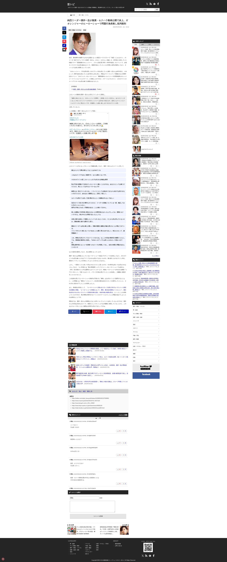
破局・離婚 (136, 339)
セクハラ (74, 391)
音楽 (84, 30)
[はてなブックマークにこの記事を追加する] (64, 37)
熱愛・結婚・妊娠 (137, 317)
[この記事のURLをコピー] (64, 45)
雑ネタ (134, 350)
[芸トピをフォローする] (147, 4)
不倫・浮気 (136, 335)
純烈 (84, 391)
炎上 (80, 391)
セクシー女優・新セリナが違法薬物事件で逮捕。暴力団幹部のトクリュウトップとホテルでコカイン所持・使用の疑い (146, 264)
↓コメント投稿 (123, 415)
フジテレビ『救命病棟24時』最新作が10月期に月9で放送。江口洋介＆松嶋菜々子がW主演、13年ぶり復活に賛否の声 (146, 280)
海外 (134, 361)
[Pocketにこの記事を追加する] (64, 41)
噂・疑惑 (135, 310)
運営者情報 (118, 543)
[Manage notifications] (3, 559)
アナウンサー (136, 342)
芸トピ (71, 4)
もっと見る (155, 255)
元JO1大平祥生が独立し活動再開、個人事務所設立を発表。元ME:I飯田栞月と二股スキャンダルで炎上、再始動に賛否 (146, 272)
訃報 (134, 357)
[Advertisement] (83, 329)
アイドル (135, 332)
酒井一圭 (89, 391)
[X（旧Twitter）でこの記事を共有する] (64, 32)
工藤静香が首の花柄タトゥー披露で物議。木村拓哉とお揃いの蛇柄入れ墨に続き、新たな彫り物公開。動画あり (146, 287)
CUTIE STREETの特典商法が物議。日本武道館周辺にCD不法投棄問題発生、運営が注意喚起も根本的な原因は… (146, 295)
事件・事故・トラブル (83, 15)
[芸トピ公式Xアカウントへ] (142, 555)
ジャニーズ (136, 321)
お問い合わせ (118, 545)
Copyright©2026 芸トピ (114, 560)
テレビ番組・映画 (137, 313)
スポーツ (135, 328)
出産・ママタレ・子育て (139, 346)
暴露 (134, 353)
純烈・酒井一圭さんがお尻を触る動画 (84, 89)
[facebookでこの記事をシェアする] (64, 28)
